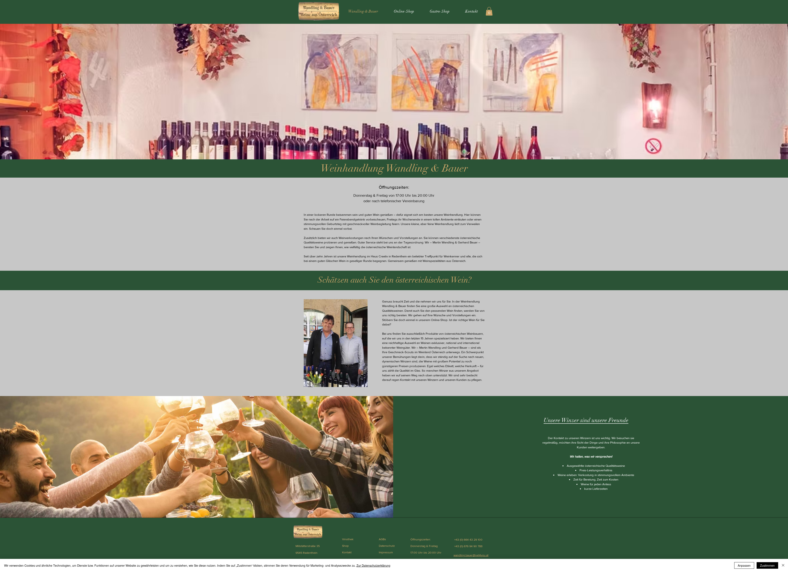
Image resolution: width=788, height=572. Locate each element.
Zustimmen (767, 565)
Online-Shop (439, 320)
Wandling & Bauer (427, 168)
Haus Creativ (379, 256)
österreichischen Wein (432, 280)
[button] (489, 11)
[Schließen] (783, 565)
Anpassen (744, 565)
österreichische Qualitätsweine (605, 465)
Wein (376, 214)
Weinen (426, 343)
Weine (428, 361)
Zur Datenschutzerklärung (373, 565)
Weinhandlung (352, 168)
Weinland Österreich (431, 352)
